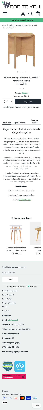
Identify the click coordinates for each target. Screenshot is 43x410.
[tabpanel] (21, 50)
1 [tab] (17, 72)
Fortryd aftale (7, 299)
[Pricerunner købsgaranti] (14, 378)
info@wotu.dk (13, 320)
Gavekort (5, 310)
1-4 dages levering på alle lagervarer (21, 20)
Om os (4, 307)
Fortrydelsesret (8, 295)
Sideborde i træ (25, 199)
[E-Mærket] (20, 367)
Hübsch (21, 89)
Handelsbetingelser (9, 291)
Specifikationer (19, 122)
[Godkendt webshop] (8, 367)
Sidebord (25, 93)
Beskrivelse (7, 122)
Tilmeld (10, 279)
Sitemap (5, 391)
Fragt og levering (34, 121)
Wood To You (17, 394)
